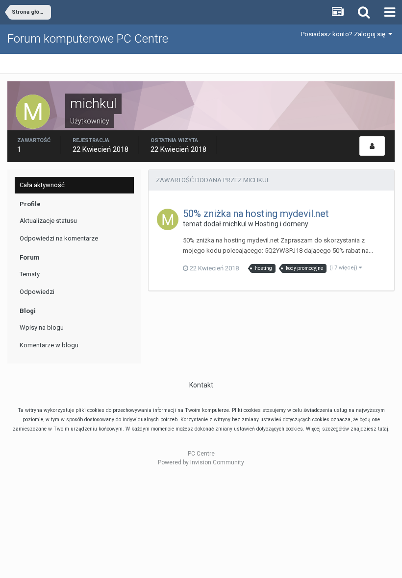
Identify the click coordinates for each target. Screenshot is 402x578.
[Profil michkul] (372, 146)
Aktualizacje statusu (48, 220)
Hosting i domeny (281, 224)
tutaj (383, 429)
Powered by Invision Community (201, 462)
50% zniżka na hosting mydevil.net (256, 213)
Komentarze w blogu (49, 345)
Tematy (30, 274)
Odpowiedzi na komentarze (59, 238)
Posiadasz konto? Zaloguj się (344, 34)
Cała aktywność (42, 185)
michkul (235, 224)
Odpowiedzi (37, 291)
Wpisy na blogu (42, 327)
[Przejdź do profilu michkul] (167, 219)
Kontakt (201, 385)
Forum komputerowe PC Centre (87, 39)
